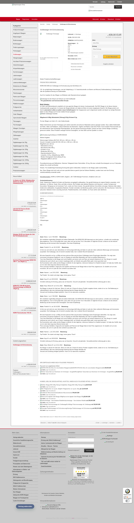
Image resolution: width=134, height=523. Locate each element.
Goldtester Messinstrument (64, 392)
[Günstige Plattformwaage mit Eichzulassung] (53, 408)
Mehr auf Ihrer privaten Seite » (21, 374)
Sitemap (43, 437)
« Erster (97, 422)
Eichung (15, 474)
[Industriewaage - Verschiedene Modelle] (52, 400)
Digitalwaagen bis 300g (20, 153)
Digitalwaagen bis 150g (20, 146)
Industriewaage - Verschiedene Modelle (75, 400)
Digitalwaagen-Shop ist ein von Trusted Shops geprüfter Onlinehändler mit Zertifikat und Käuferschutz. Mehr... (81, 462)
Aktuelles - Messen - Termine (49, 446)
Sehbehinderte (17, 110)
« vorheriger (104, 422)
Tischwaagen (17, 125)
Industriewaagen (18, 65)
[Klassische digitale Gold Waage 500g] (51, 396)
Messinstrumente (18, 89)
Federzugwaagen (18, 47)
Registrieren (25, 19)
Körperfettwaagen (18, 68)
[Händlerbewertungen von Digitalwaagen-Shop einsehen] (81, 478)
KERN (79, 59)
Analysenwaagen (18, 30)
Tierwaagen (17, 121)
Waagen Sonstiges (19, 128)
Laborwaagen (17, 75)
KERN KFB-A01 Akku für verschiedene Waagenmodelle (89, 368)
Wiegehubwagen (18, 132)
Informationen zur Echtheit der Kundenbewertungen (52, 196)
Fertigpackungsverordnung (20, 460)
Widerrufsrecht (17, 443)
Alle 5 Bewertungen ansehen (75, 52)
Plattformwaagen (18, 103)
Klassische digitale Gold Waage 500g (73, 396)
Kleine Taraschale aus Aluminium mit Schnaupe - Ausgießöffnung (97, 371)
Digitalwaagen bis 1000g (21, 160)
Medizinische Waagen (20, 86)
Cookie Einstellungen (19, 500)
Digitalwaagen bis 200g (20, 149)
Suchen (118, 7)
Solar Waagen (17, 114)
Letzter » (119, 422)
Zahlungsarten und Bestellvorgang (22, 480)
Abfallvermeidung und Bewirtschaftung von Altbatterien (52, 453)
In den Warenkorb (112, 56)
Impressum (16, 455)
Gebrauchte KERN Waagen (21, 495)
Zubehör (15, 139)
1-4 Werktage (77, 34)
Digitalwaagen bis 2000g (21, 163)
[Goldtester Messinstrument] (48, 392)
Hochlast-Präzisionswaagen (22, 61)
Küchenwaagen (18, 72)
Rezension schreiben (76, 66)
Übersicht (43, 422)
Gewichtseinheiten (46, 466)
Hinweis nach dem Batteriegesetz (22, 466)
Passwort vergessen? (73, 450)
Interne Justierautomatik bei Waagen (51, 443)
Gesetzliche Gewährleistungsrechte (23, 440)
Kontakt (15, 458)
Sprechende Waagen (19, 118)
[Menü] (131, 489)
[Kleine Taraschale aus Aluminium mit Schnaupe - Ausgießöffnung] (59, 371)
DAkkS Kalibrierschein (19, 486)
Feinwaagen (17, 51)
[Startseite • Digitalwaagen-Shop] (25, 5)
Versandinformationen (19, 446)
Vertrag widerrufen (18, 437)
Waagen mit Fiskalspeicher (20, 498)
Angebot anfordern (108, 64)
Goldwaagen (17, 54)
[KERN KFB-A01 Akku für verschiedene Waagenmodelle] (56, 368)
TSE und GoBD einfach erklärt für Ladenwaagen (50, 462)
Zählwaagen (17, 135)
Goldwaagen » (17, 372)
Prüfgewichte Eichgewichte (20, 483)
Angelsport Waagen (19, 33)
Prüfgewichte (17, 107)
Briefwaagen (17, 44)
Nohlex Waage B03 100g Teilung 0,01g (75, 385)
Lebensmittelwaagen (19, 82)
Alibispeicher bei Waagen (48, 449)
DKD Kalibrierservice (19, 477)
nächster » (112, 422)
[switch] (127, 501)
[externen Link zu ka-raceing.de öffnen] (109, 442)
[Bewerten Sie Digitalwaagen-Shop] (81, 479)
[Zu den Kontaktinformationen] (109, 432)
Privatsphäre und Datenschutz (21, 463)
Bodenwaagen (17, 40)
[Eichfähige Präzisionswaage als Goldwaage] (53, 404)
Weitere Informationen (19, 489)
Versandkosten (117, 37)
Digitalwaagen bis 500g (20, 156)
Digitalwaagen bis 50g (20, 142)
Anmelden (34, 19)
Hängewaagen (17, 58)
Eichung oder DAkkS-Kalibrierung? (51, 440)
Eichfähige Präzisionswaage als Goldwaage (78, 404)
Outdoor (15, 167)
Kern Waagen (17, 492)
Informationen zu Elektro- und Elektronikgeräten (21, 470)
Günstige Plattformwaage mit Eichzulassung (79, 408)
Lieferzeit (15, 449)
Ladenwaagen (17, 79)
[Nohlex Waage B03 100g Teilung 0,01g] (52, 385)
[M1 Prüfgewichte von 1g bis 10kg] (50, 389)
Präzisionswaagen (19, 170)
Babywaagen (17, 37)
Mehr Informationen (81, 484)
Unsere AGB (16, 452)
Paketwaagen (17, 93)
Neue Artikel (17, 176)
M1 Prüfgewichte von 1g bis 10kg (70, 389)
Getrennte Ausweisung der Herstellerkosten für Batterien (53, 457)
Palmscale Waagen (19, 96)
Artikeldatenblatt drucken (77, 64)
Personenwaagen (18, 100)
